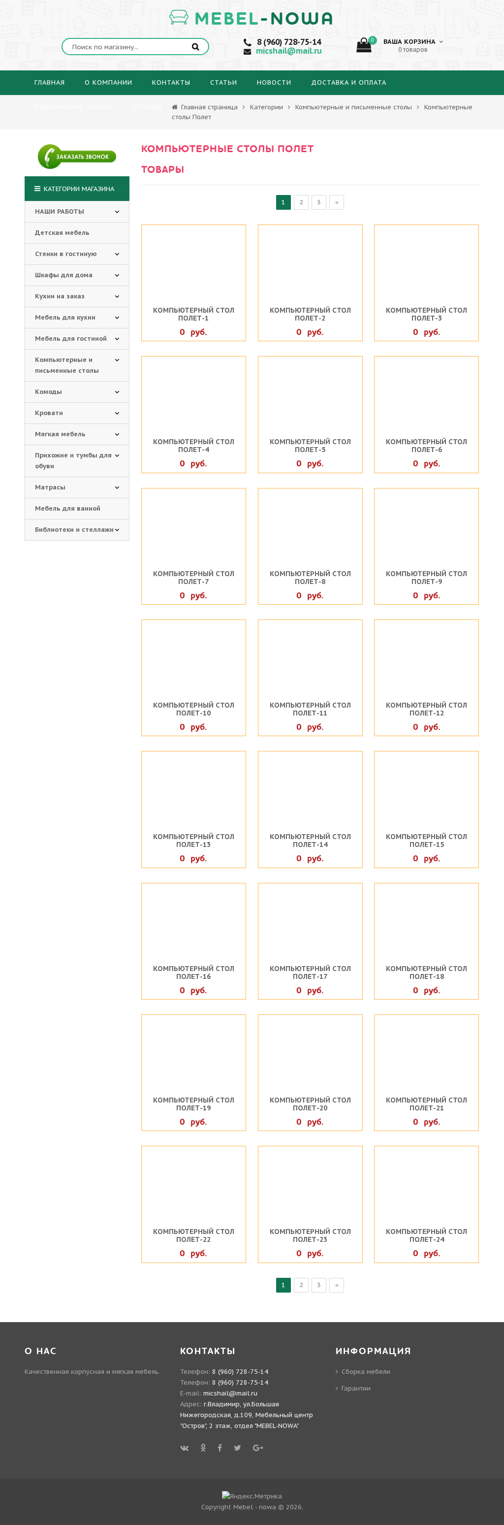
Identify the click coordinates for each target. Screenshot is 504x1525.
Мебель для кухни (65, 317)
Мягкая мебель (60, 434)
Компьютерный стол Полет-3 (426, 314)
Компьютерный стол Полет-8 (310, 577)
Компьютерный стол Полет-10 (193, 709)
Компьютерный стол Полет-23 (310, 1235)
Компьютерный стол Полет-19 (193, 1104)
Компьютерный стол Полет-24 (426, 1235)
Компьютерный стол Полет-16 (193, 972)
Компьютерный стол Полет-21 (426, 1104)
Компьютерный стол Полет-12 (426, 709)
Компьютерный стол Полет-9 (426, 577)
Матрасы (50, 487)
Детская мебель (62, 232)
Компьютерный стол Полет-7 (193, 577)
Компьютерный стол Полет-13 (193, 840)
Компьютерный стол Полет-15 (426, 840)
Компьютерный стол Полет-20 (310, 1104)
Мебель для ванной (67, 508)
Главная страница (208, 107)
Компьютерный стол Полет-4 (193, 445)
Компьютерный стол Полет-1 (193, 314)
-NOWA (264, 19)
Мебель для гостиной (71, 338)
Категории (266, 107)
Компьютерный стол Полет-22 (193, 1235)
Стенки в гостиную (65, 254)
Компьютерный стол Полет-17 (310, 972)
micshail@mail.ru (289, 51)
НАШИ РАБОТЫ (59, 211)
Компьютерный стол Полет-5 (310, 445)
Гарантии (356, 1388)
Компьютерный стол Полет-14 (310, 840)
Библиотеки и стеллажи (74, 529)
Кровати (49, 413)
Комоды (48, 392)
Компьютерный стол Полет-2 (310, 314)
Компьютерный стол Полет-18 (426, 972)
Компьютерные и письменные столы (353, 107)
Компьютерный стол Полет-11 (310, 709)
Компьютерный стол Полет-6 (426, 445)
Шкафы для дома (64, 275)
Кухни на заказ (60, 296)
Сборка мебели (366, 1371)
